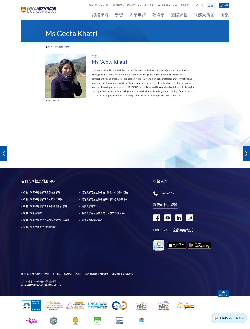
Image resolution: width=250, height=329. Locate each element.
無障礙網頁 (128, 274)
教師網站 (68, 274)
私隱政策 (104, 274)
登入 (213, 5)
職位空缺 (25, 274)
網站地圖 (116, 274)
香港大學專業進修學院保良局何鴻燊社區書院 (46, 220)
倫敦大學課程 (89, 206)
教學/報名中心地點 (40, 274)
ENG (101, 5)
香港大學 (93, 5)
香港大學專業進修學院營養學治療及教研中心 (105, 199)
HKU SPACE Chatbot (232, 317)
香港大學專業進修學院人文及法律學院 (42, 199)
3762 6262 (167, 193)
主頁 (47, 46)
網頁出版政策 (91, 274)
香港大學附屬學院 (32, 213)
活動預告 (120, 5)
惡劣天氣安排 (187, 5)
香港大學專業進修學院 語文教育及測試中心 (104, 213)
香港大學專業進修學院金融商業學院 (41, 192)
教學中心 (151, 5)
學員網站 (165, 5)
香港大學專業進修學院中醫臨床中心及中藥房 (105, 192)
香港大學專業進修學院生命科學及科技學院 (45, 206)
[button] (202, 5)
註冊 (226, 5)
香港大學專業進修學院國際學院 (39, 227)
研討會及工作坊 (134, 5)
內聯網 (78, 274)
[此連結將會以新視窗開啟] (176, 245)
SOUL (175, 5)
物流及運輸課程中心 (92, 220)
